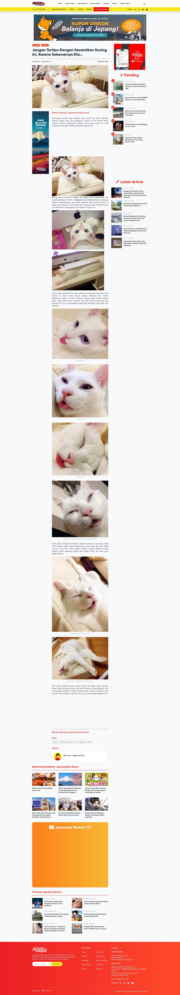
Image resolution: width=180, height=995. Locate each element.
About (84, 952)
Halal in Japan (125, 3)
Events (80, 9)
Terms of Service (101, 960)
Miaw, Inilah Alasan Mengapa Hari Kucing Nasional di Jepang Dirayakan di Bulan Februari (43, 815)
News (60, 3)
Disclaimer (99, 964)
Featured (36, 45)
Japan (55, 742)
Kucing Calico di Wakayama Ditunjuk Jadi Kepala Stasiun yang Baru (95, 815)
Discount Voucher (101, 9)
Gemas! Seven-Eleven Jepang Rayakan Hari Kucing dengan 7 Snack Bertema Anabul (95, 790)
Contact (84, 956)
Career (84, 969)
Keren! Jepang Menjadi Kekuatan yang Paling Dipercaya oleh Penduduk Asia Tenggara (70, 790)
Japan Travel (69, 3)
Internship (99, 952)
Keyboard (82, 742)
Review (89, 9)
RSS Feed (99, 969)
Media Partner (86, 964)
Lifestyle (106, 3)
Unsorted (45, 45)
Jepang (62, 742)
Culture (114, 3)
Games (72, 9)
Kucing (69, 742)
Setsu (90, 742)
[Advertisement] (80, 711)
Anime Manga (95, 3)
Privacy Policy (100, 956)
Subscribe (56, 964)
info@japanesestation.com (125, 959)
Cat (75, 742)
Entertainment (82, 3)
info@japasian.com (122, 979)
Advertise (85, 960)
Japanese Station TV (59, 9)
